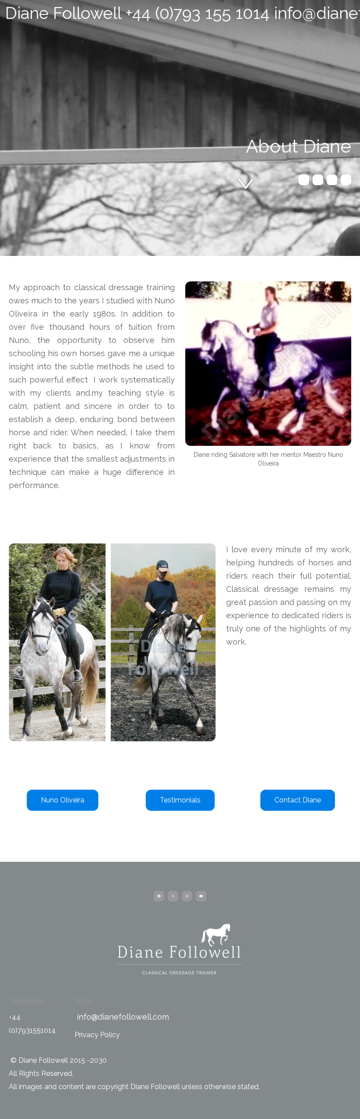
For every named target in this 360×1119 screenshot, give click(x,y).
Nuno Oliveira (62, 800)
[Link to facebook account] (304, 180)
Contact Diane (297, 800)
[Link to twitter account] (318, 180)
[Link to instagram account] (332, 180)
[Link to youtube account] (346, 180)
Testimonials (180, 800)
